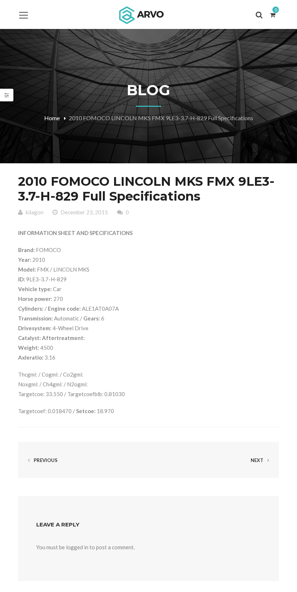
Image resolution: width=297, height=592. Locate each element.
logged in (77, 547)
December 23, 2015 (84, 212)
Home (52, 117)
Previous (45, 460)
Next (257, 460)
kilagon (34, 212)
